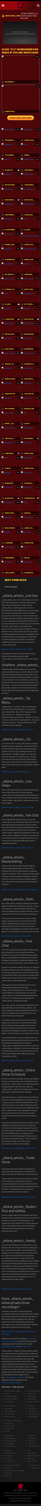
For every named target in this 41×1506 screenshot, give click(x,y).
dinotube (31, 1435)
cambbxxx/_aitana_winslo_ (11, 1383)
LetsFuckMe (32, 1438)
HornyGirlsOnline (9, 1438)
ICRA (25, 1490)
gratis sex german (33, 1456)
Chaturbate (6, 1346)
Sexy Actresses (9, 1414)
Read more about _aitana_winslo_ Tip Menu (17, 729)
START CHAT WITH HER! (20, 118)
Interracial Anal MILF (10, 1399)
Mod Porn (31, 1406)
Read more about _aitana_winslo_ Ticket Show (18, 1197)
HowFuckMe (8, 1408)
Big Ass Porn (35, 1465)
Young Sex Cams (33, 1446)
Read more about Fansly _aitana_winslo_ (16, 1289)
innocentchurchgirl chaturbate (14, 1470)
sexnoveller (32, 1408)
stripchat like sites (10, 1453)
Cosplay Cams (33, 1411)
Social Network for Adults (12, 1391)
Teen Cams (7, 1458)
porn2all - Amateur (10, 1446)
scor (28, 1450)
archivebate (31, 1339)
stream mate (35, 1468)
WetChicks (30, 1458)
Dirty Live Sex (8, 1456)
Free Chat (17, 1061)
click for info (8, 1468)
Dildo (16, 936)
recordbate (13, 1341)
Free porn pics (9, 1423)
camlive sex (8, 1476)
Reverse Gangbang (10, 1406)
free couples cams (33, 1391)
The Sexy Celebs (9, 1426)
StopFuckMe (8, 1473)
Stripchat (13, 1346)
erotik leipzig (31, 1399)
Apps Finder (32, 1443)
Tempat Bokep (31, 1396)
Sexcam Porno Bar (33, 1401)
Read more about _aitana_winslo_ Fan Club (17, 848)
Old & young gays (11, 587)
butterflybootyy (9, 1435)
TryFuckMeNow (9, 1401)
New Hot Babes (9, 1443)
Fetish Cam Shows (10, 1411)
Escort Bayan (31, 1453)
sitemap (6, 1393)
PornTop (7, 1431)
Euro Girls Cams (9, 1461)
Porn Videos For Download (13, 1421)
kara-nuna (31, 1441)
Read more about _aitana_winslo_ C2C (16, 772)
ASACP (20, 1490)
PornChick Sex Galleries (12, 1465)
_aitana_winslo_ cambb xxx (15, 1377)
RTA (15, 1490)
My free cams (25, 1346)
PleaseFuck (31, 1393)
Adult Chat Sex (32, 1461)
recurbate (5, 1341)
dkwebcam (7, 1450)
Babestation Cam (33, 1414)
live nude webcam (10, 1441)
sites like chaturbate (10, 1396)
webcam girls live (9, 1416)
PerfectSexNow (33, 1416)
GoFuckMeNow (9, 1428)
